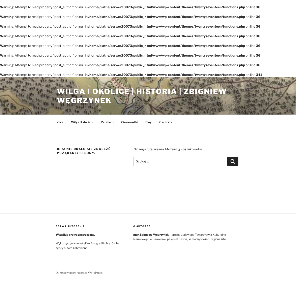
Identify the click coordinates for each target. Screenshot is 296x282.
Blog (148, 122)
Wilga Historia (80, 122)
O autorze (165, 122)
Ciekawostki (129, 122)
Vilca (60, 122)
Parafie (106, 122)
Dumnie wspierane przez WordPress (79, 272)
